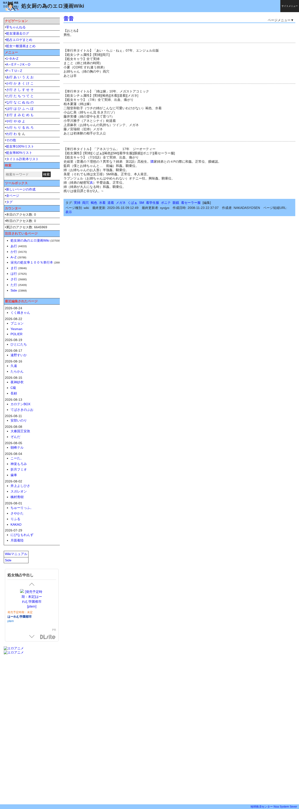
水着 (102, 202)
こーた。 (17, 458)
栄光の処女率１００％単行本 (32, 262)
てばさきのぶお (22, 410)
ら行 (9, 127)
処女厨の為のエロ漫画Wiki (30, 240)
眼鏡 (176, 202)
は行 (9, 108)
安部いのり (19, 420)
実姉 (77, 202)
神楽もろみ (19, 464)
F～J (17, 64)
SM (141, 202)
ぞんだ (15, 437)
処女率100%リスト (20, 146)
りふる (15, 519)
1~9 (9, 58)
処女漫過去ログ (17, 33)
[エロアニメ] (14, 648)
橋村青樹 (17, 497)
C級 (13, 388)
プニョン (17, 323)
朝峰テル (17, 447)
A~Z (15, 58)
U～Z (18, 71)
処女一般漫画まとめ (21, 46)
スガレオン (19, 491)
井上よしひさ (20, 486)
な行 (9, 102)
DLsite (48, 637)
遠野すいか (19, 355)
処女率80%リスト (19, 153)
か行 (9, 83)
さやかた (17, 513)
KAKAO (16, 524)
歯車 (14, 475)
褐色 (94, 202)
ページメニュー (279, 20)
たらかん (17, 371)
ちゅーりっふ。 (22, 508)
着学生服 (152, 202)
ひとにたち (19, 344)
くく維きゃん (20, 312)
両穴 (85, 202)
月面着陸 (17, 540)
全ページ (12, 195)
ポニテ (166, 202)
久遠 (14, 366)
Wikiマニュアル (16, 554)
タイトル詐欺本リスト (22, 159)
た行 (9, 96)
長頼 (14, 393)
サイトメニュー (289, 6)
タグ (9, 202)
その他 (11, 140)
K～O (26, 64)
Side (14, 290)
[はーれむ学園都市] (31, 599)
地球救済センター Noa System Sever (273, 806)
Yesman (16, 329)
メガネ (121, 202)
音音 (69, 18)
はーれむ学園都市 (19, 616)
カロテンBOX (20, 404)
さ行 (9, 89)
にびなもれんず (22, 535)
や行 (9, 121)
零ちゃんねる (16, 27)
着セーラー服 (191, 202)
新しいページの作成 (21, 189)
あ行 (9, 77)
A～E (10, 64)
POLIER (16, 334)
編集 (206, 202)
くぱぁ (132, 202)
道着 (110, 202)
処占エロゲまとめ (19, 40)
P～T (10, 71)
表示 (68, 212)
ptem (10, 621)
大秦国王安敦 (20, 431)
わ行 (9, 134)
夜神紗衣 (17, 382)
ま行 (9, 115)
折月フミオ (19, 469)
